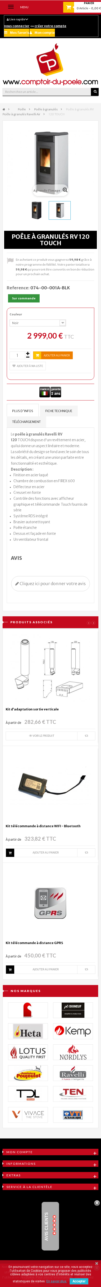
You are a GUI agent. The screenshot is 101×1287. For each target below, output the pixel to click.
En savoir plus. (56, 1281)
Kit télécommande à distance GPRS (34, 943)
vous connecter (17, 26)
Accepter (79, 1281)
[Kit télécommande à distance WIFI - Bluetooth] (50, 786)
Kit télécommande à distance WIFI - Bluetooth (43, 826)
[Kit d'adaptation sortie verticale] (50, 669)
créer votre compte (50, 26)
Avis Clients (46, 1226)
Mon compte (44, 33)
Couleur (16, 314)
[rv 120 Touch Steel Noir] (36, 210)
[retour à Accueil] (4, 109)
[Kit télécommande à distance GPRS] (50, 903)
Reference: (18, 287)
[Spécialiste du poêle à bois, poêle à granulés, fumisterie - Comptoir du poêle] (50, 64)
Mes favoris (19, 33)
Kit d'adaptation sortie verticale (32, 709)
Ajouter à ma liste (30, 366)
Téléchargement (26, 422)
